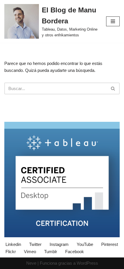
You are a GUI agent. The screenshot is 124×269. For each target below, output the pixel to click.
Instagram (59, 244)
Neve (31, 263)
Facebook (74, 251)
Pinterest (109, 244)
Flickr (10, 251)
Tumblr (50, 251)
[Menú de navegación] (113, 21)
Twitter (35, 244)
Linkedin (13, 244)
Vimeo (30, 251)
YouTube (85, 244)
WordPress (87, 263)
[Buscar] (113, 88)
